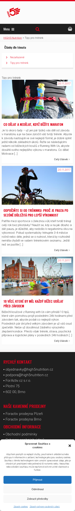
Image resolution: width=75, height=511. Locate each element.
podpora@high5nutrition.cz (27, 375)
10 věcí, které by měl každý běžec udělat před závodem (33, 303)
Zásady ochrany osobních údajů (45, 506)
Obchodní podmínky (21, 434)
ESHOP (70, 29)
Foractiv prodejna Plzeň (24, 414)
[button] (70, 445)
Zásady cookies (21, 506)
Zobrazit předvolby (37, 498)
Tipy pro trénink (19, 62)
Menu (6, 29)
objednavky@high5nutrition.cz (29, 369)
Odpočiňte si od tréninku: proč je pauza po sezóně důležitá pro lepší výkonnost (35, 213)
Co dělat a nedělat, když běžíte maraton (33, 124)
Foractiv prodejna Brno (23, 419)
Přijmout (37, 479)
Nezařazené (17, 57)
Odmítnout (38, 489)
